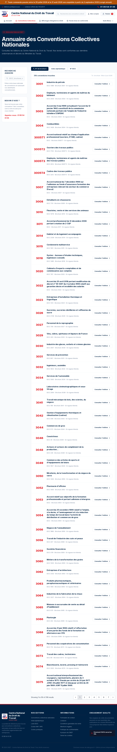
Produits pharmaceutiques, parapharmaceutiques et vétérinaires (64, 582)
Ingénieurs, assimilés (56, 365)
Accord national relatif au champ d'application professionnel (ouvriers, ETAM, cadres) (68, 135)
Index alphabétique (58, 69)
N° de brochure (41, 69)
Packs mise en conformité (78, 21)
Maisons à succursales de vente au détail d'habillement (66, 605)
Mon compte (94, 14)
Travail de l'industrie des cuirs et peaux (65, 538)
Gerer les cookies (66, 735)
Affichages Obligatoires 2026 (52, 21)
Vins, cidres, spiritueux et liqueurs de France (67, 334)
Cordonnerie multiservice (58, 245)
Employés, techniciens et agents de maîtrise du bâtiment (68, 94)
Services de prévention (57, 355)
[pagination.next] (113, 697)
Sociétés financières (56, 549)
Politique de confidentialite (69, 729)
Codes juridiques (37, 729)
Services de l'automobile (58, 376)
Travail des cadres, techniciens (61, 654)
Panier (109, 14)
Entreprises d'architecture (59, 570)
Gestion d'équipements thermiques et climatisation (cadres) (64, 414)
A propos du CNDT (66, 732)
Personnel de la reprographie (60, 323)
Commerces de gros (56, 426)
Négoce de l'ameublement (59, 528)
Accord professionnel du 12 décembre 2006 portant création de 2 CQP (67, 222)
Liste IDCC (34, 723)
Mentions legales (66, 726)
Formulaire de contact (67, 718)
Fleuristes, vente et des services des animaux (68, 210)
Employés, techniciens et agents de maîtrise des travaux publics (67, 159)
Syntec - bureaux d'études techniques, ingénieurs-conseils (65, 256)
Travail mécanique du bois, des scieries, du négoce (66, 401)
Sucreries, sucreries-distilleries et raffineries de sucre (69, 311)
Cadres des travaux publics (59, 171)
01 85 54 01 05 (107, 7)
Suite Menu (107, 21)
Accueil (9, 21)
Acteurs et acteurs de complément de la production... (65, 448)
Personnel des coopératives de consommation (68, 644)
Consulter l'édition (101, 84)
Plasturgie (51, 617)
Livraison (63, 721)
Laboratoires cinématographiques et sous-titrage (66, 387)
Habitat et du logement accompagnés (64, 234)
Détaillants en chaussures (59, 200)
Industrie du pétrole (56, 82)
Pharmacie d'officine (56, 486)
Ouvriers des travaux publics (60, 147)
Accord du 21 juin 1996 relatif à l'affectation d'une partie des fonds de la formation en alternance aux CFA (67, 630)
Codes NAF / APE (37, 726)
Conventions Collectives (26, 21)
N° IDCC (73, 69)
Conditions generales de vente (70, 723)
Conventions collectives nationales (43, 718)
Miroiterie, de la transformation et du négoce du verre (69, 474)
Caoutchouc (52, 436)
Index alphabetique (37, 721)
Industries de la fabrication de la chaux (64, 594)
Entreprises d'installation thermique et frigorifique (64, 298)
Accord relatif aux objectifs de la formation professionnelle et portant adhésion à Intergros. (69, 498)
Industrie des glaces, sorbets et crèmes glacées (69, 344)
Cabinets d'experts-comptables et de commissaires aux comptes (64, 269)
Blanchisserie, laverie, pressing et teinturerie (67, 665)
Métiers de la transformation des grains (65, 559)
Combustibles (53, 124)
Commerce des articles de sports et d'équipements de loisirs (63, 461)
